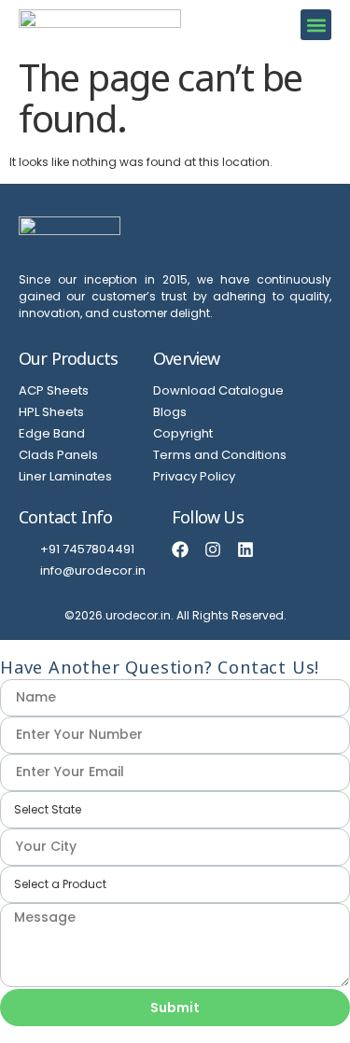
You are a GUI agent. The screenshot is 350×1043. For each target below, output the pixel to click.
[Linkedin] (245, 549)
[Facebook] (180, 549)
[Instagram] (212, 549)
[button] (316, 24)
